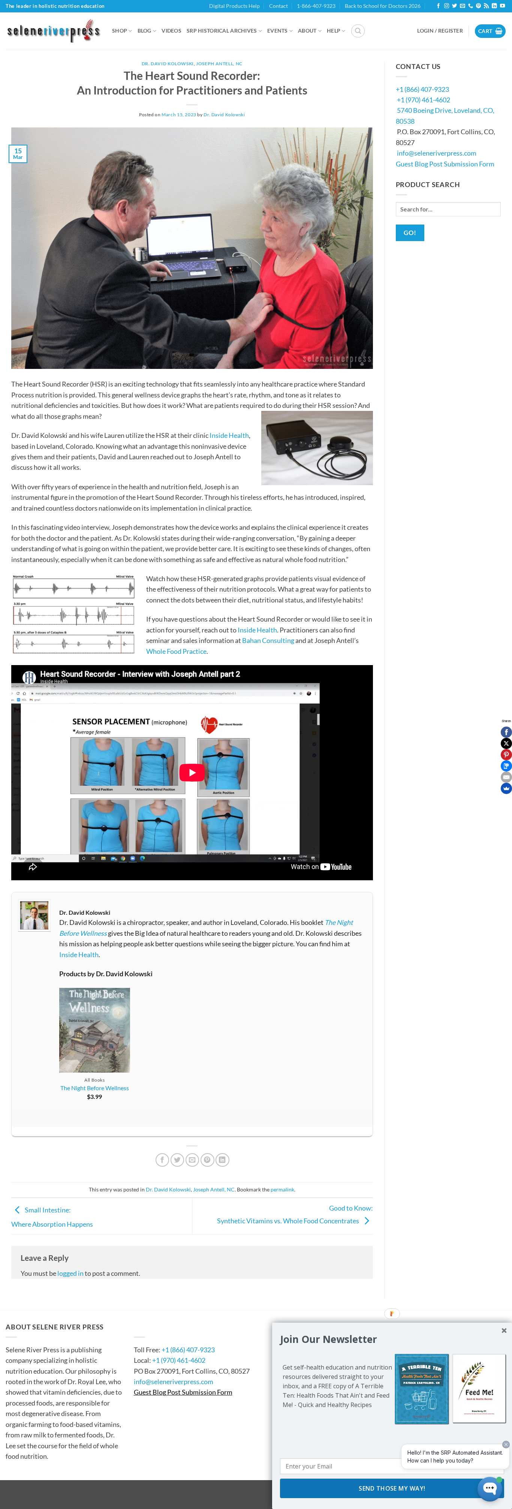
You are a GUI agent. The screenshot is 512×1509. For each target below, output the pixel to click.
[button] (358, 31)
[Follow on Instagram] (446, 6)
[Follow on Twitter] (454, 6)
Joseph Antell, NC (219, 63)
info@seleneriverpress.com (436, 153)
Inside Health (229, 435)
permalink (282, 1189)
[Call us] (470, 6)
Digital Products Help (234, 6)
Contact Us (156, 1327)
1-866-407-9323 (316, 6)
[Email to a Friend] (192, 1160)
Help (333, 30)
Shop (119, 30)
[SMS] (506, 766)
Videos (171, 30)
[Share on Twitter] (177, 1160)
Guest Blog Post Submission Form (445, 164)
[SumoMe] (506, 788)
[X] (506, 743)
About (307, 30)
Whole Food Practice (176, 651)
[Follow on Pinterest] (478, 6)
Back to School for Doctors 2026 (383, 6)
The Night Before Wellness (94, 1087)
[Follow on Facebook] (438, 6)
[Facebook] (506, 732)
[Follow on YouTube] (502, 6)
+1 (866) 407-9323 (422, 89)
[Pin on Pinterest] (207, 1160)
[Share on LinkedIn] (222, 1160)
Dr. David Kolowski (168, 63)
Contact (278, 6)
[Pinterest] (506, 754)
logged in (70, 1273)
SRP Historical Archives (222, 30)
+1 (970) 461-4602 (423, 100)
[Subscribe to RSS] (486, 6)
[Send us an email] (462, 6)
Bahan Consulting (268, 640)
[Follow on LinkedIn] (494, 6)
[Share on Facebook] (162, 1160)
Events (277, 30)
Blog (144, 30)
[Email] (506, 777)
